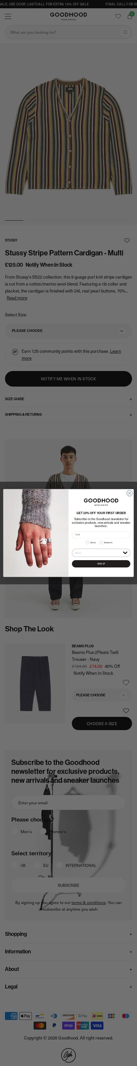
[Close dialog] (129, 493)
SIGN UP (101, 563)
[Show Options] (125, 552)
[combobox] (98, 553)
